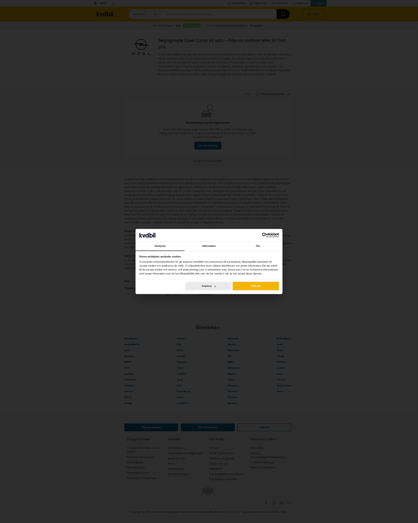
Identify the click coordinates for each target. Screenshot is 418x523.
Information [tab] (209, 246)
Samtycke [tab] (160, 246)
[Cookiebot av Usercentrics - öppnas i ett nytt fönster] (264, 235)
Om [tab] (258, 246)
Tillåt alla (256, 286)
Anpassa (207, 286)
